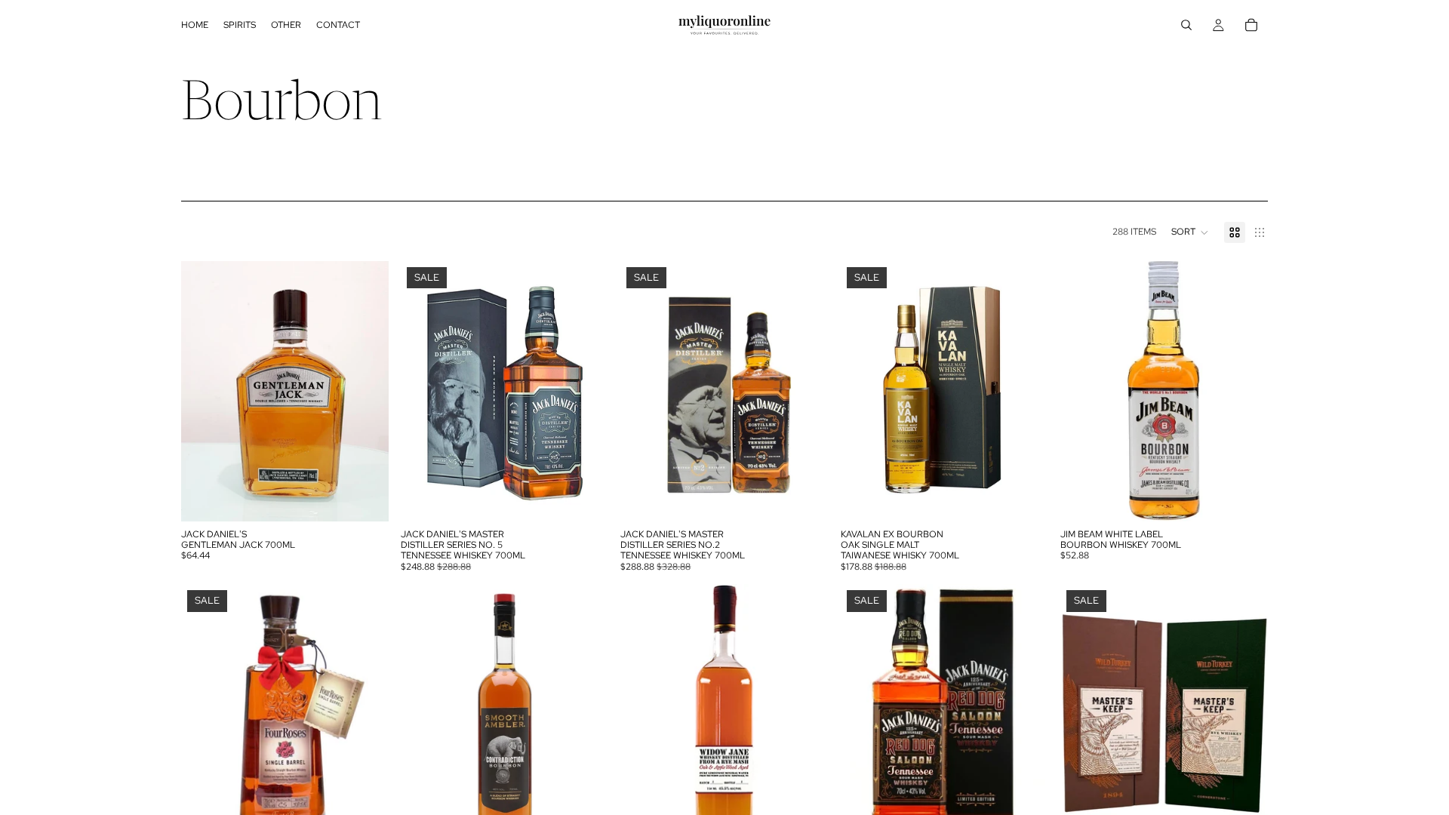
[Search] (1186, 25)
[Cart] (1251, 25)
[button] (1190, 232)
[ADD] (365, 498)
